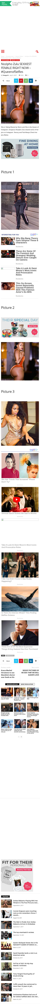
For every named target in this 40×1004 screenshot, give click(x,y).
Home (2, 56)
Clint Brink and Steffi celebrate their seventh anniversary (20, 730)
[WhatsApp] (26, 81)
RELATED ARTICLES (12, 684)
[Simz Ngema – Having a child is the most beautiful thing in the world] (33, 723)
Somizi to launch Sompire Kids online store (19, 714)
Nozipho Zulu (10, 655)
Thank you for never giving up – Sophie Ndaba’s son (19, 699)
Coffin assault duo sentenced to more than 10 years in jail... (25, 985)
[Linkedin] (31, 81)
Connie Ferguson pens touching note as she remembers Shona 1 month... (25, 913)
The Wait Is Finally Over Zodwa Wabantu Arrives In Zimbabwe (24, 923)
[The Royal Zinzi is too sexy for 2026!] (7, 692)
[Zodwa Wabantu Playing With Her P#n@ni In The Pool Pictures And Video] (6, 904)
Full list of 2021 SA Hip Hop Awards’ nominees (23, 964)
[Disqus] (20, 769)
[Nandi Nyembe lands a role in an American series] (6, 956)
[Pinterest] (21, 81)
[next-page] (21, 737)
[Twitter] (16, 81)
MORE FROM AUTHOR (27, 684)
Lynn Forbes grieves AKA (32, 698)
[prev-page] (19, 737)
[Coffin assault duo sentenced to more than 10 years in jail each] (6, 987)
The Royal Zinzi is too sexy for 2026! (7, 698)
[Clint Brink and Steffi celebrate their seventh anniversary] (20, 723)
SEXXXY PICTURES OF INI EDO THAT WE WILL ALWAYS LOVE (30, 672)
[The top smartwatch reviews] (6, 935)
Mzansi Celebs (19, 56)
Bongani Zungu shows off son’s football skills (5, 714)
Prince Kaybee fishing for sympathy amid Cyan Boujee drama (33, 714)
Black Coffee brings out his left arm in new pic (6, 730)
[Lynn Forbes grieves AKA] (33, 692)
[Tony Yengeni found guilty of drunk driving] (6, 977)
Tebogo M (5, 75)
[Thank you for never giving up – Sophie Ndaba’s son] (20, 692)
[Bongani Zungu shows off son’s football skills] (7, 707)
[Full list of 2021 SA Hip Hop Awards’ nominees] (6, 966)
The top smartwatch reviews (23, 932)
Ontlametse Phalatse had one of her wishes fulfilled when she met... (26, 996)
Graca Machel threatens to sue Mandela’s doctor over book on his (8, 673)
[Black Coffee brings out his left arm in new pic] (7, 723)
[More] (36, 81)
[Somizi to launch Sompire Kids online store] (20, 707)
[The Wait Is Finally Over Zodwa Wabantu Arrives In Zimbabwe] (6, 925)
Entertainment (10, 56)
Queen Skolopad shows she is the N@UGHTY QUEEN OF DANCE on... (25, 944)
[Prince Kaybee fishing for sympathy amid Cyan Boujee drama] (33, 707)
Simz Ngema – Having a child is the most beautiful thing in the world (32, 731)
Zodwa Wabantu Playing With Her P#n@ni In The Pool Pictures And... (26, 902)
